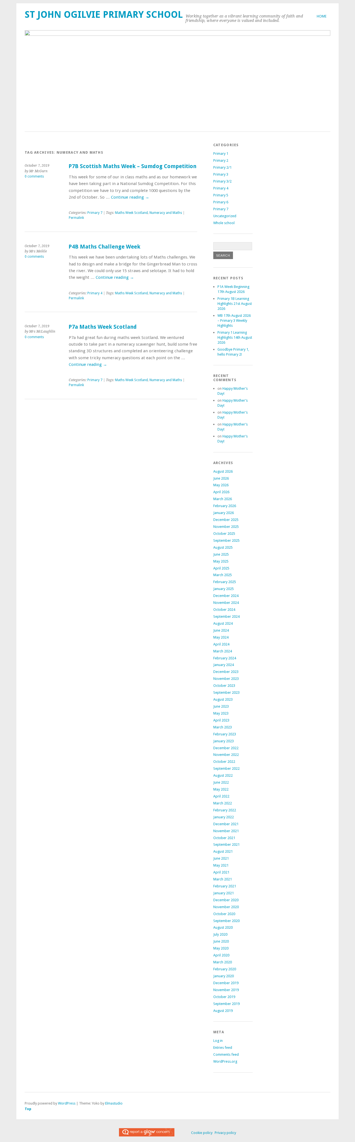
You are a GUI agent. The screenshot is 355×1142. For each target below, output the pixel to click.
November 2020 (226, 907)
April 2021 (221, 872)
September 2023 (226, 692)
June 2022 (221, 782)
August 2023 (223, 699)
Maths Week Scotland (131, 213)
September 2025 (226, 540)
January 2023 (223, 741)
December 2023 (226, 672)
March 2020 (222, 962)
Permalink (76, 218)
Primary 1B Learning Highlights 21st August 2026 (234, 304)
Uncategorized (224, 216)
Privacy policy (225, 1133)
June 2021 (221, 858)
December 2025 (226, 520)
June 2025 (221, 554)
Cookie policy (201, 1133)
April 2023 (221, 720)
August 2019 (223, 1011)
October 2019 (224, 997)
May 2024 (221, 637)
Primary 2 (220, 160)
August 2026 (223, 471)
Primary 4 (94, 293)
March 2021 (222, 879)
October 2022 (224, 761)
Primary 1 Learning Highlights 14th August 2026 (234, 337)
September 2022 (226, 768)
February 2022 (224, 810)
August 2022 (223, 775)
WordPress (66, 1103)
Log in (218, 1041)
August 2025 (223, 547)
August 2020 (223, 927)
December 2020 (226, 900)
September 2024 (226, 616)
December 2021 (226, 824)
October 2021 (224, 838)
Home (321, 16)
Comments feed (226, 1054)
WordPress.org (225, 1061)
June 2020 (221, 941)
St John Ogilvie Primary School (104, 14)
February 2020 (224, 969)
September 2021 (226, 844)
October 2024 (224, 609)
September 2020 (226, 921)
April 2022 (221, 796)
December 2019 (226, 983)
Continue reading (130, 197)
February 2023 (224, 734)
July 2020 (220, 934)
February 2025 (224, 582)
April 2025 (221, 568)
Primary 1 (220, 153)
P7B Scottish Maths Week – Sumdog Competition (132, 166)
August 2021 (223, 851)
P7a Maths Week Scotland (103, 327)
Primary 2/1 (222, 167)
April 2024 (221, 644)
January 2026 (223, 513)
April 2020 (221, 955)
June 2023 (221, 706)
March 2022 (222, 803)
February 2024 (224, 658)
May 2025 (221, 561)
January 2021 (223, 893)
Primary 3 (220, 174)
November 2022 (226, 755)
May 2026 (221, 485)
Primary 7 (94, 213)
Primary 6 (220, 202)
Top (28, 1109)
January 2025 (223, 589)
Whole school (224, 223)
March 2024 (222, 651)
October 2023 (224, 685)
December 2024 (226, 596)
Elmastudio (114, 1103)
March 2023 (222, 727)
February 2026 (224, 506)
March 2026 (222, 499)
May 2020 (221, 948)
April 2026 (221, 492)
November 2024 (226, 603)
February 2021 (224, 886)
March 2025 (222, 575)
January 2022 (223, 817)
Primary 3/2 (222, 181)
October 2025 (224, 533)
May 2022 (221, 789)
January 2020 (223, 976)
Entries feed (222, 1047)
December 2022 (226, 748)
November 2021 (226, 831)
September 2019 (226, 1004)
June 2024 (221, 630)
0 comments (34, 176)
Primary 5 (220, 195)
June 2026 (221, 478)
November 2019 (226, 990)
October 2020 (224, 914)
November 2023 (226, 679)
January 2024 (223, 665)
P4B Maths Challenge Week (104, 247)
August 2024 (223, 623)
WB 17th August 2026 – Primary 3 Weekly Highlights (234, 320)
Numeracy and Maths (165, 213)
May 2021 (221, 865)
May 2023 (221, 713)
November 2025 (226, 527)
